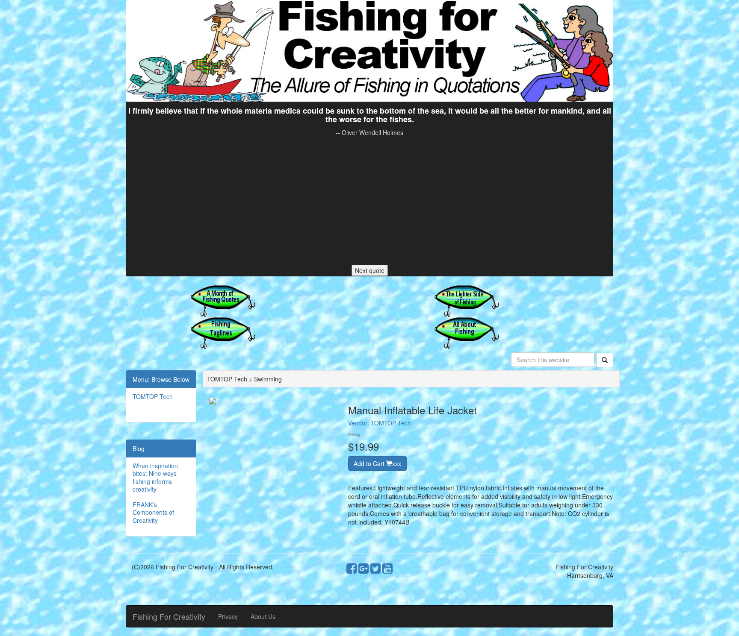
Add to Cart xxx (377, 463)
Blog (139, 448)
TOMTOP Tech (153, 396)
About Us (263, 616)
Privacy (228, 616)
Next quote (369, 270)
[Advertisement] (369, 201)
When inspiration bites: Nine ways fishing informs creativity (155, 477)
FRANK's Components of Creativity (153, 512)
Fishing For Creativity (169, 616)
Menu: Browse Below (161, 379)
